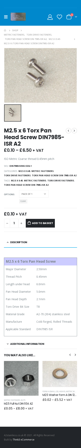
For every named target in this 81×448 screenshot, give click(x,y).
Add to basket (42, 223)
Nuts (23, 400)
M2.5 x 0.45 (24, 171)
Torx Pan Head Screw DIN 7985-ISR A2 (54, 175)
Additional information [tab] (27, 344)
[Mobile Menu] (7, 16)
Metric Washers (73, 391)
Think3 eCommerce (23, 439)
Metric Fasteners (42, 171)
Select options (32, 367)
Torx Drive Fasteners (17, 175)
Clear (23, 201)
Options (9, 194)
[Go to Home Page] (5, 30)
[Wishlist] (59, 17)
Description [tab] (18, 242)
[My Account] (50, 17)
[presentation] (70, 354)
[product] (21, 378)
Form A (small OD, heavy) (53, 391)
